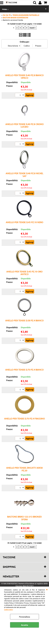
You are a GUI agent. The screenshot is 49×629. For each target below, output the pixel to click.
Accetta (24, 625)
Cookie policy (8, 609)
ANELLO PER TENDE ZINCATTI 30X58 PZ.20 (24, 469)
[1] (20, 242)
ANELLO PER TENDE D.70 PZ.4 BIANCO (24, 369)
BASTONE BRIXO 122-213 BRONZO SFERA (24, 517)
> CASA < (5, 9)
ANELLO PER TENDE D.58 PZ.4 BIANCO (24, 320)
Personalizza (24, 616)
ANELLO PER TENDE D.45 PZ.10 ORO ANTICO (24, 272)
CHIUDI (47, 589)
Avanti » (33, 28)
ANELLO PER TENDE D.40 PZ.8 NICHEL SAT (24, 174)
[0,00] (46, 2)
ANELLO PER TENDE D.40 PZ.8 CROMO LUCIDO (24, 125)
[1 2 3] (20, 144)
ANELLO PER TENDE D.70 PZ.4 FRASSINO (24, 418)
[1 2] (20, 95)
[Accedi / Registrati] (40, 2)
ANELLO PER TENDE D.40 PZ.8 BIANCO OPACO (24, 76)
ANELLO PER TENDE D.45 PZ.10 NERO (24, 222)
